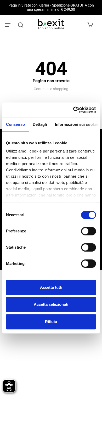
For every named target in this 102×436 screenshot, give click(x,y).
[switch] (88, 231)
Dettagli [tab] (40, 124)
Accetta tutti (51, 287)
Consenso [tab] (15, 124)
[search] (20, 24)
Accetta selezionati (51, 304)
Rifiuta (51, 321)
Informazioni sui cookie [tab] (76, 124)
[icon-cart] (90, 24)
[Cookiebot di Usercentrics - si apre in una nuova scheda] (73, 109)
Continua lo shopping (51, 89)
